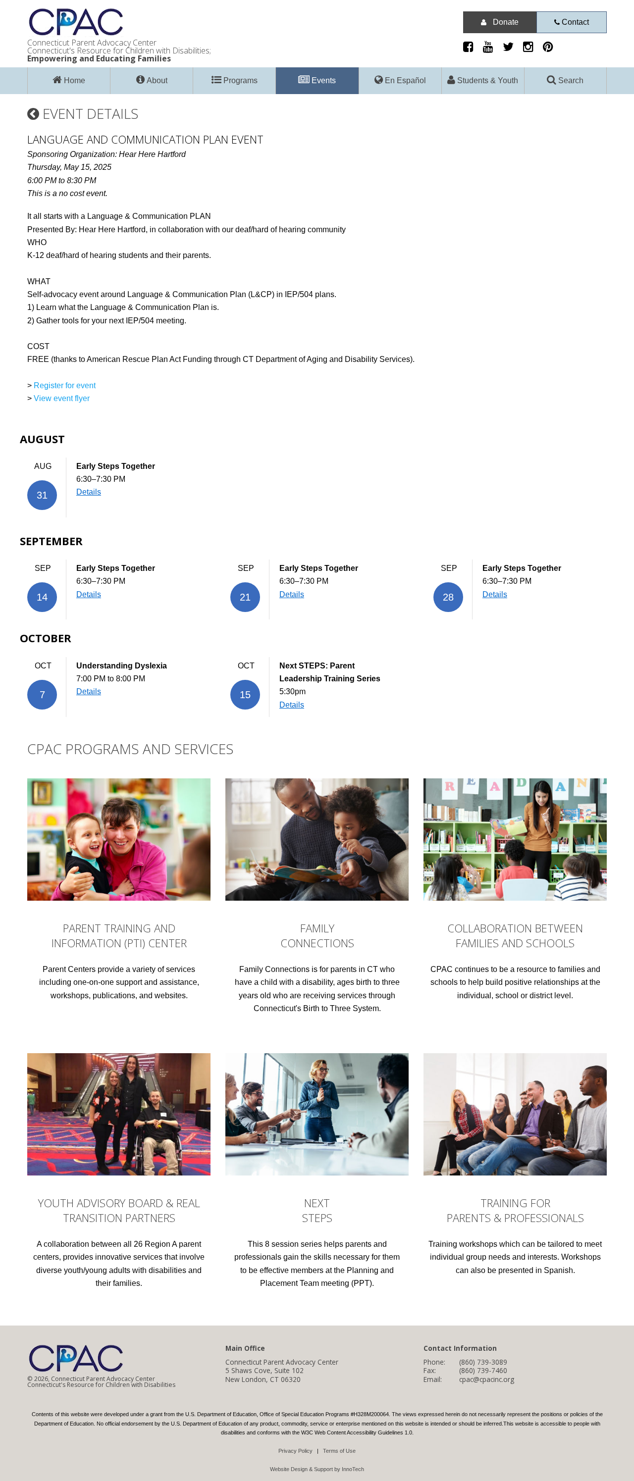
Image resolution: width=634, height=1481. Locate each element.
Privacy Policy (295, 1451)
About (156, 80)
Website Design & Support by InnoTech (317, 1469)
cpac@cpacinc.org (486, 1379)
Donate (505, 22)
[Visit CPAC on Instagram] (532, 48)
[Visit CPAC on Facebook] (472, 48)
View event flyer (62, 398)
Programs (239, 80)
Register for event (65, 385)
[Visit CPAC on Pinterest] (552, 48)
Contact (574, 22)
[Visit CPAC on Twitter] (512, 48)
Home (73, 80)
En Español (404, 80)
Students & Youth (486, 80)
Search (569, 80)
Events (323, 80)
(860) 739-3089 (483, 1362)
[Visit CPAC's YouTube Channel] (492, 48)
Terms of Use (339, 1451)
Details (88, 492)
